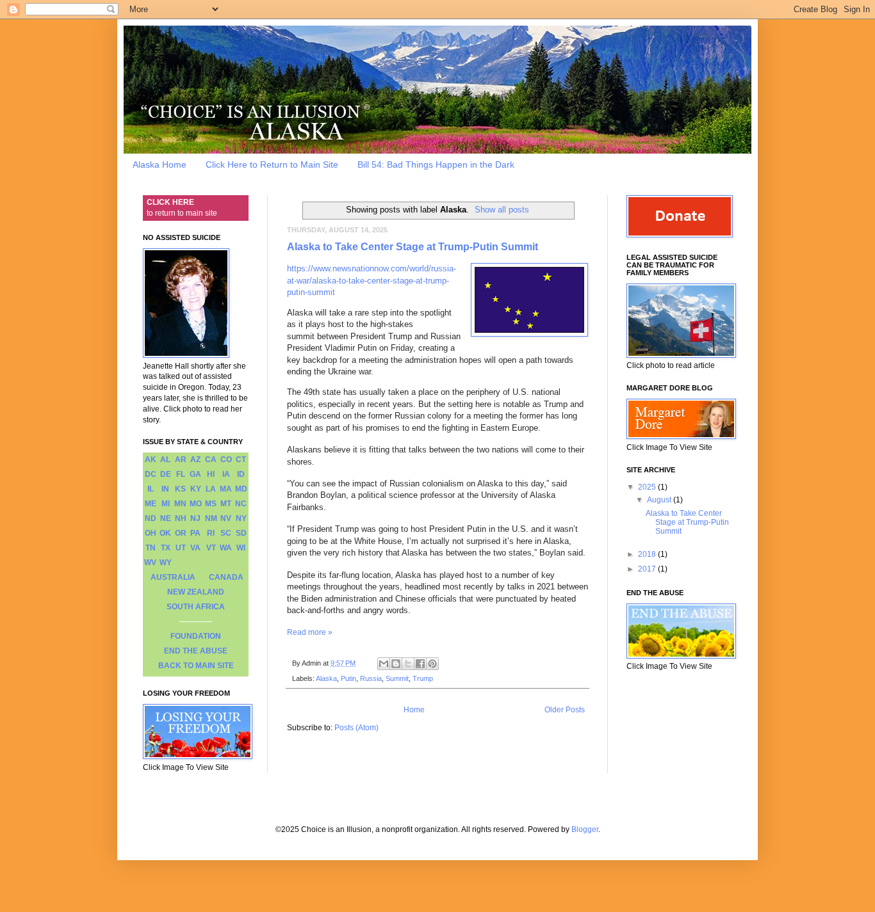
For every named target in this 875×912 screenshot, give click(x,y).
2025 (648, 487)
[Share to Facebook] (420, 663)
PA (195, 533)
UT (181, 547)
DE (165, 474)
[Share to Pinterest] (432, 663)
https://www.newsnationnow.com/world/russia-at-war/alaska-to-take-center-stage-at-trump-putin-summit (371, 280)
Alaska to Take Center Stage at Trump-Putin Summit (412, 246)
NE (165, 518)
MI (165, 503)
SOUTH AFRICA (196, 606)
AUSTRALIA (173, 577)
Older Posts (564, 709)
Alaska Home (159, 164)
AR (180, 459)
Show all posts (502, 209)
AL (165, 459)
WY (165, 562)
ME (150, 503)
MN (180, 503)
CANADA (226, 577)
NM (211, 518)
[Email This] (383, 663)
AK (150, 459)
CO (226, 459)
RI (211, 533)
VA (195, 547)
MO (196, 503)
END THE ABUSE (195, 650)
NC (241, 503)
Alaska (326, 678)
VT (211, 547)
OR (180, 533)
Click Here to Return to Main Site (272, 164)
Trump (423, 678)
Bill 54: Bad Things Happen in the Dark (435, 164)
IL (150, 488)
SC (225, 533)
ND (150, 518)
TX (165, 547)
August (660, 499)
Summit (397, 678)
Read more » (309, 632)
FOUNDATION (195, 636)
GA (195, 474)
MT (225, 503)
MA (226, 488)
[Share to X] (408, 663)
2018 (648, 554)
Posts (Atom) (356, 727)
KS (180, 488)
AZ (195, 459)
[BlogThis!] (395, 663)
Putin (348, 678)
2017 (648, 568)
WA (226, 547)
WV (150, 562)
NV (225, 518)
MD (241, 488)
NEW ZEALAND (195, 592)
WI (240, 547)
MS (211, 503)
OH (150, 533)
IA (226, 474)
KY (195, 488)
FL (180, 474)
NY (241, 518)
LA (211, 488)
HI (211, 474)
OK (165, 533)
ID (241, 474)
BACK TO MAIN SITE (196, 665)
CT (241, 459)
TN (150, 547)
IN (165, 488)
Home (414, 709)
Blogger (584, 829)
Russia (371, 678)
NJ (195, 518)
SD (241, 533)
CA (211, 459)
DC (150, 474)
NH (180, 518)
